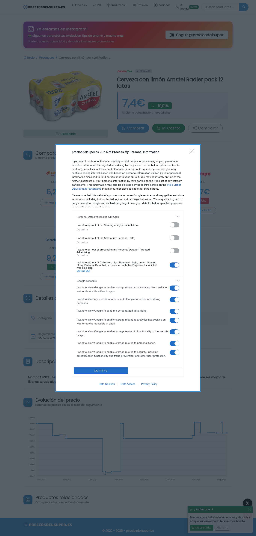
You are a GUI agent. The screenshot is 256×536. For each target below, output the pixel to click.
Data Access (128, 383)
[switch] (174, 224)
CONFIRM (101, 370)
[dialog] (128, 268)
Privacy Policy (149, 383)
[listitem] (128, 217)
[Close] (192, 152)
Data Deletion (107, 383)
